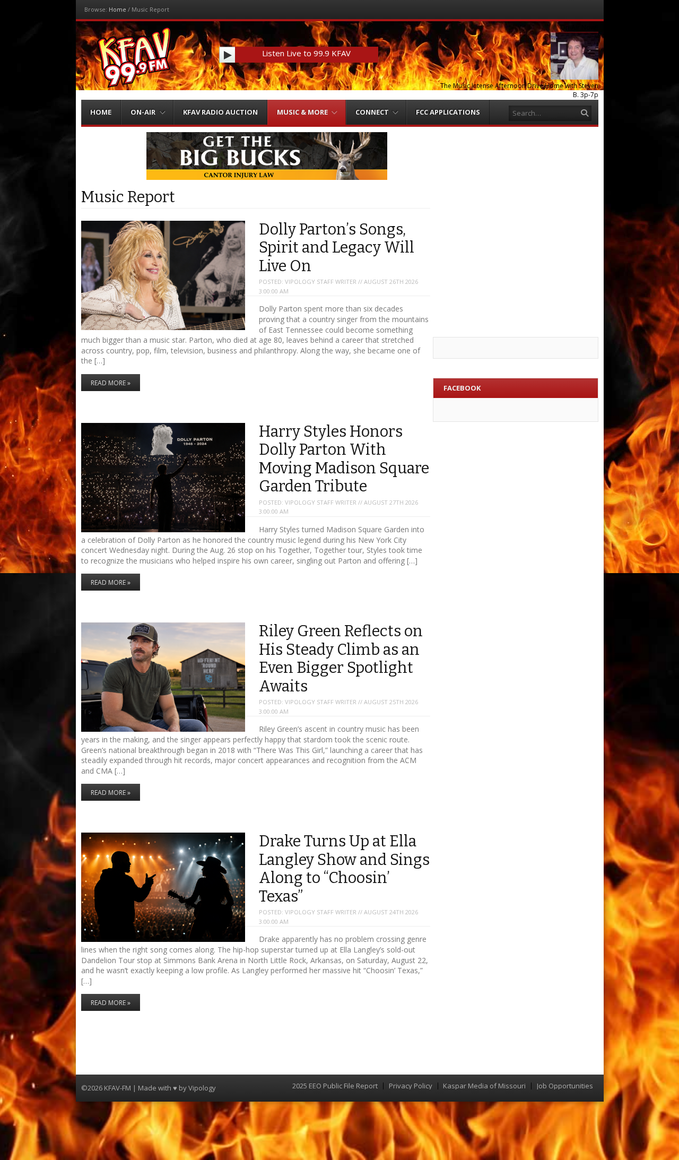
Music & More (302, 112)
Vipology (202, 1088)
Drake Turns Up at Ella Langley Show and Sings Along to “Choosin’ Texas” (344, 869)
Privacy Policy (410, 1086)
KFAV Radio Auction (220, 112)
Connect (372, 112)
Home (117, 9)
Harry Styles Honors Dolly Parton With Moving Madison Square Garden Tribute (344, 459)
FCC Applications (448, 112)
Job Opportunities (565, 1086)
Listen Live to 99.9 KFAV (306, 53)
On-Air (142, 112)
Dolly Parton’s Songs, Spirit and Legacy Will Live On (336, 247)
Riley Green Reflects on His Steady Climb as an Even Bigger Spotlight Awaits (341, 659)
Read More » (110, 382)
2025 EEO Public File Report (335, 1086)
